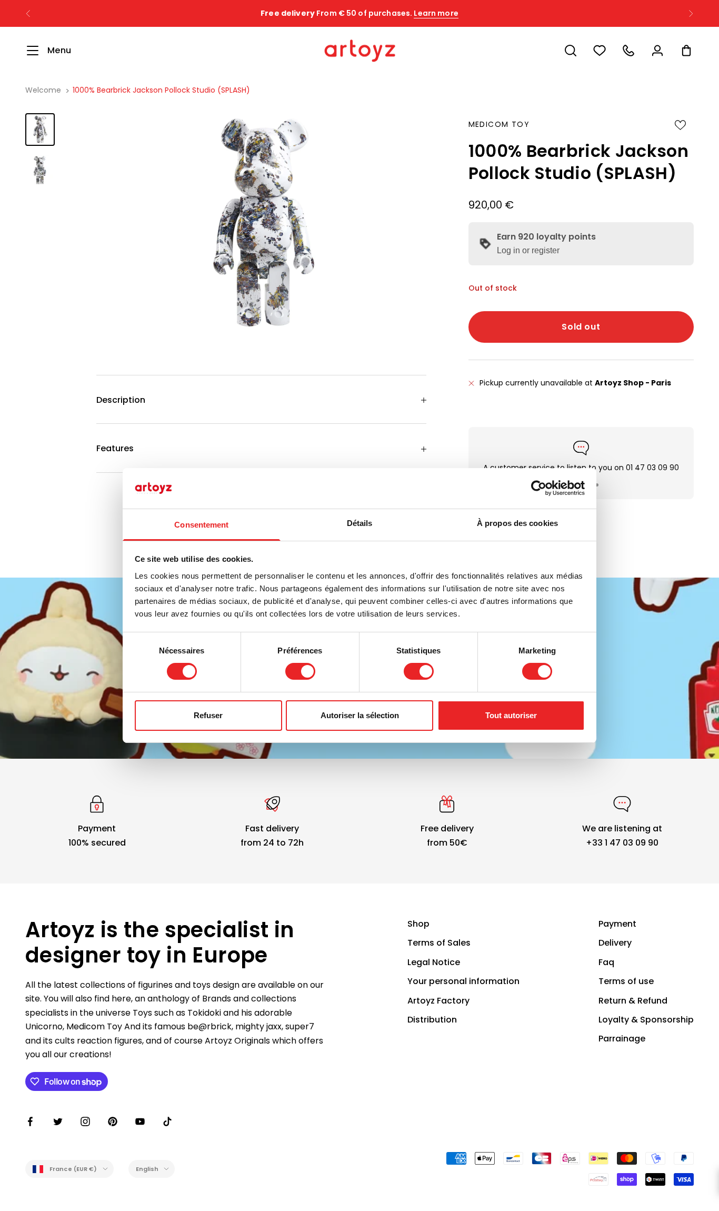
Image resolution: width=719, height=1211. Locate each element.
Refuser (208, 715)
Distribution (432, 1020)
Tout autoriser (511, 715)
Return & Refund (632, 1001)
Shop (418, 924)
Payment (617, 924)
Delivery (615, 943)
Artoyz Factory (438, 1001)
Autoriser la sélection (360, 715)
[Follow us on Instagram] (85, 1121)
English (147, 1169)
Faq (606, 962)
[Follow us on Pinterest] (112, 1121)
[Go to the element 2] (40, 170)
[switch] (300, 671)
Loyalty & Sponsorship (646, 1020)
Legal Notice (433, 962)
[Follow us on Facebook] (30, 1121)
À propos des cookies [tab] (517, 523)
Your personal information (463, 981)
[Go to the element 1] (40, 129)
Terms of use (626, 981)
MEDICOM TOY (499, 124)
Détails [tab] (360, 523)
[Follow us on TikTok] (167, 1121)
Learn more (436, 13)
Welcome (43, 90)
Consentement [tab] (201, 524)
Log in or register (528, 250)
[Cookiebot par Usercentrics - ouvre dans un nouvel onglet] (539, 488)
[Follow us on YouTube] (140, 1121)
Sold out (581, 327)
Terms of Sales (439, 943)
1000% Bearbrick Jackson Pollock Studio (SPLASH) (161, 90)
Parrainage (621, 1039)
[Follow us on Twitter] (58, 1121)
